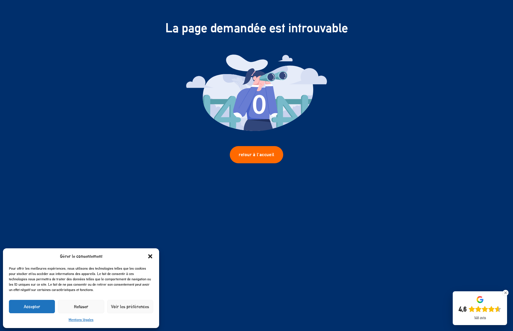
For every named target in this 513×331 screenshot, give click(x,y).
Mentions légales (81, 320)
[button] (150, 256)
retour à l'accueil (256, 154)
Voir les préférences (130, 306)
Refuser (81, 306)
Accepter (32, 306)
